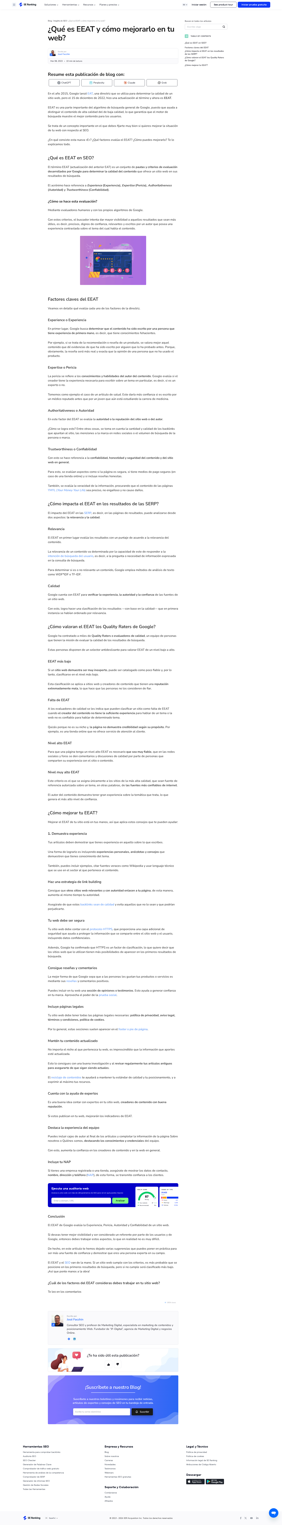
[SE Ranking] (27, 4)
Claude (131, 82)
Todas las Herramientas (34, 1489)
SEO (67, 1263)
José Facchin (64, 54)
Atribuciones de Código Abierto (201, 1464)
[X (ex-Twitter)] (245, 1518)
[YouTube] (251, 1518)
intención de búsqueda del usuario (70, 556)
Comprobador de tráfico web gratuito (41, 1468)
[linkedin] (74, 1339)
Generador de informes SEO (36, 1480)
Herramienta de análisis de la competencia (43, 1472)
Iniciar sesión (199, 4)
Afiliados (109, 1500)
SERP (87, 513)
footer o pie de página (133, 1029)
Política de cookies (195, 1456)
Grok (164, 82)
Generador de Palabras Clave (37, 1464)
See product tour (223, 4)
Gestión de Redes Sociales (35, 1485)
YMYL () (66, 490)
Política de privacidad (196, 1452)
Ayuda (107, 1496)
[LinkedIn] (257, 1518)
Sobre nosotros (112, 1456)
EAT (90, 94)
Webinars (109, 1472)
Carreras (109, 1460)
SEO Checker (29, 1460)
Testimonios (110, 1468)
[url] (69, 1339)
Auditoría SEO (29, 1456)
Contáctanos (111, 1492)
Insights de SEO (60, 21)
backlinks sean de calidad (97, 904)
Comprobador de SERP (34, 1476)
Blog (50, 21)
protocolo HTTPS (101, 929)
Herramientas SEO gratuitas (118, 1476)
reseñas (71, 981)
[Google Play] (215, 1482)
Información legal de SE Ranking (201, 1460)
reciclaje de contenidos (66, 1077)
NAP (90, 1175)
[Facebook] (240, 1518)
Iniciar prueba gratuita (254, 4)
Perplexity (98, 82)
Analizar (120, 1200)
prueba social (108, 995)
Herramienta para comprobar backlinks (41, 1452)
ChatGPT (66, 82)
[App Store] (195, 1482)
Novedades (110, 1464)
